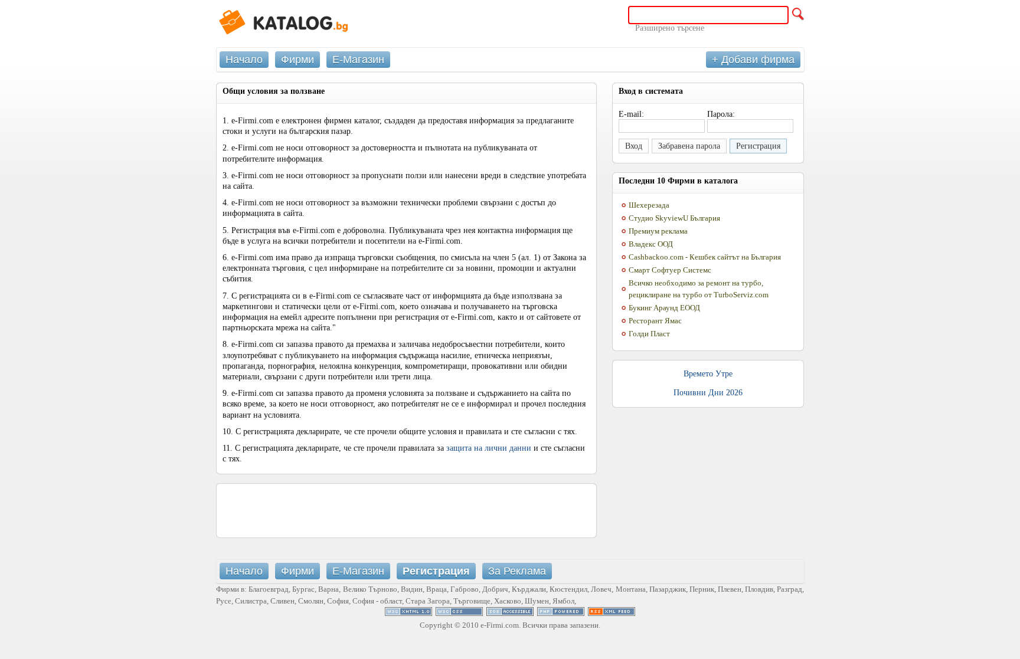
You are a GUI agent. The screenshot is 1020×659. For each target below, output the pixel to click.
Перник (701, 589)
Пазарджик (667, 589)
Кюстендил (568, 589)
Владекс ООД (651, 244)
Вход (633, 146)
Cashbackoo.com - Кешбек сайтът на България (705, 257)
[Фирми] (304, 23)
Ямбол (563, 600)
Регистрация (758, 146)
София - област (377, 600)
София (338, 600)
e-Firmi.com (499, 625)
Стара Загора (428, 600)
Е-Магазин (358, 59)
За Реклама (517, 571)
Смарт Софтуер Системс (670, 269)
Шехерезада (649, 205)
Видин (412, 589)
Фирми (297, 59)
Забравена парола (689, 146)
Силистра (251, 600)
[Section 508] (510, 613)
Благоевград (269, 589)
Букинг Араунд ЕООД (664, 307)
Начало (244, 59)
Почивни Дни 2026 (708, 392)
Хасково (507, 600)
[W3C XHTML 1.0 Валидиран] (408, 613)
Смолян (310, 600)
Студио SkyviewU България (674, 218)
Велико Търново (370, 589)
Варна (328, 589)
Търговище (472, 600)
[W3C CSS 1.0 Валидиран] (459, 613)
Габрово (464, 589)
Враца (436, 589)
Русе (223, 600)
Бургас (303, 589)
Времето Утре (708, 373)
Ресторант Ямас (655, 320)
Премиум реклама (658, 231)
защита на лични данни (488, 448)
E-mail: (631, 114)
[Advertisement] (407, 510)
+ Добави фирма (753, 59)
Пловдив (759, 589)
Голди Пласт (649, 333)
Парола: (721, 114)
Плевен (729, 589)
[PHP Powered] (560, 613)
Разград (789, 589)
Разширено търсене (669, 28)
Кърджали (529, 589)
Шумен (537, 600)
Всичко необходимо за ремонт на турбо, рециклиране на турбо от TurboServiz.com (699, 288)
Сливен (282, 600)
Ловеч (601, 589)
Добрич (495, 589)
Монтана (631, 589)
